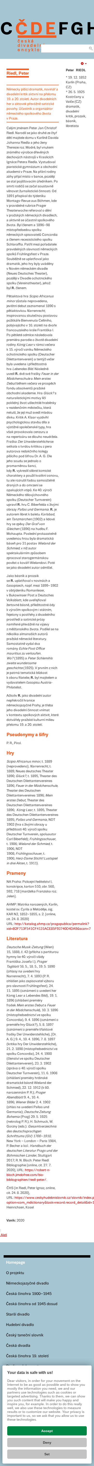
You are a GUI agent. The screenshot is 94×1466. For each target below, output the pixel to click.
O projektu (15, 1273)
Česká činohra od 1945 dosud (31, 1304)
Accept (47, 1431)
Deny (47, 1442)
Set (47, 1454)
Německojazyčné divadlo (27, 1283)
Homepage (15, 1263)
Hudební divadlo (20, 1325)
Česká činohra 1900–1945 (29, 1294)
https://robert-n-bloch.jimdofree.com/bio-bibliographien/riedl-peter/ (28, 1175)
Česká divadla (18, 1346)
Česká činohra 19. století (27, 1356)
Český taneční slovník (24, 1335)
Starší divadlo (18, 1314)
